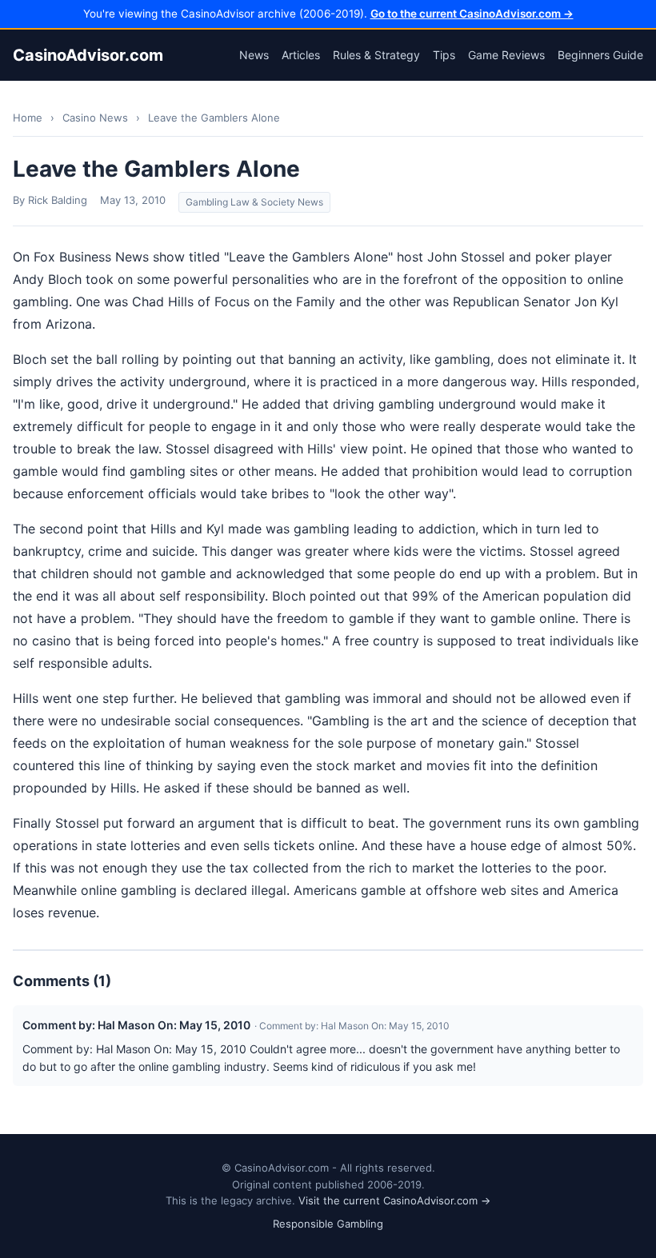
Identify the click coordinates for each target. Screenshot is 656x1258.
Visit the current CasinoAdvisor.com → (394, 1200)
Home (27, 117)
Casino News (95, 117)
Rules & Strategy (376, 55)
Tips (444, 55)
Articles (301, 55)
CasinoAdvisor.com (88, 55)
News (254, 55)
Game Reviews (506, 55)
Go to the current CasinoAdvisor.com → (472, 13)
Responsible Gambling (328, 1223)
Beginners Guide (600, 55)
